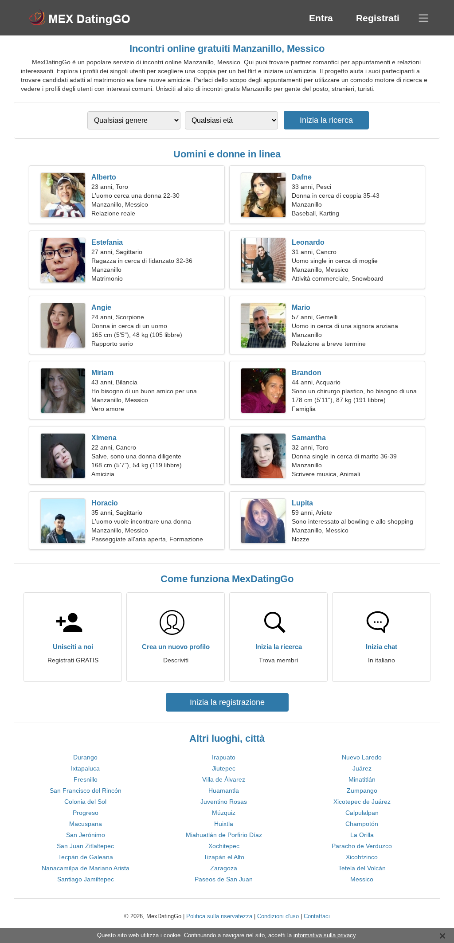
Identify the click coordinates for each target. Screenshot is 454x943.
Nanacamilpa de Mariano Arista (85, 868)
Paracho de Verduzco (362, 845)
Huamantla (223, 790)
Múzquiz (223, 812)
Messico (361, 879)
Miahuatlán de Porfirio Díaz (224, 834)
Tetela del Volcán (362, 868)
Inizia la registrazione (227, 702)
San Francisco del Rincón (85, 790)
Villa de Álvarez (223, 779)
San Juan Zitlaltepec (85, 845)
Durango (85, 757)
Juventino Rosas (223, 801)
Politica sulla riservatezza (219, 916)
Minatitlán (362, 779)
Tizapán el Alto (224, 857)
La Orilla (362, 834)
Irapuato (223, 757)
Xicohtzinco (362, 857)
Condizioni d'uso (278, 916)
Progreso (85, 812)
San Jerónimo (85, 834)
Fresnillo (86, 779)
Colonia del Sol (85, 801)
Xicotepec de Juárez (362, 801)
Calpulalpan (362, 812)
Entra (321, 18)
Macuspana (85, 823)
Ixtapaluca (85, 768)
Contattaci (317, 916)
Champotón (361, 823)
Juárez (362, 768)
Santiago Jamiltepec (85, 879)
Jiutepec (223, 768)
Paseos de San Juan (224, 879)
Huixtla (223, 823)
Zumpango (362, 790)
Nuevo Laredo (362, 757)
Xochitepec (223, 845)
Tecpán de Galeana (85, 857)
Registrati (377, 18)
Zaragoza (223, 868)
